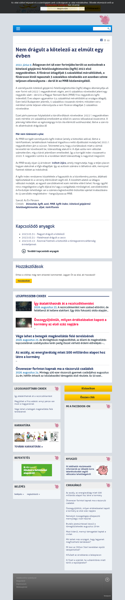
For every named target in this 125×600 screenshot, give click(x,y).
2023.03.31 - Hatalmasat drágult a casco (44, 237)
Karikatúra (22, 425)
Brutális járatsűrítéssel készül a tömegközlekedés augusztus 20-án (82, 525)
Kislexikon (88, 388)
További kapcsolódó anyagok (43, 251)
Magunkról (20, 581)
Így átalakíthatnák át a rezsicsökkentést (33, 396)
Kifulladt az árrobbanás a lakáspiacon (83, 555)
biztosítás (31, 203)
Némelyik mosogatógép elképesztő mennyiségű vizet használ (83, 517)
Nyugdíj (71, 459)
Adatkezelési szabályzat (26, 578)
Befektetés (22, 457)
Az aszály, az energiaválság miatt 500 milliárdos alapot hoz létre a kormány (84, 494)
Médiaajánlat (21, 587)
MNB (52, 203)
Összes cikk (87, 397)
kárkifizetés (52, 207)
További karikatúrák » (28, 446)
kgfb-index (62, 203)
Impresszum (21, 584)
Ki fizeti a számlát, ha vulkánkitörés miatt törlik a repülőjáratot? (85, 561)
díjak (41, 207)
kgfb (40, 203)
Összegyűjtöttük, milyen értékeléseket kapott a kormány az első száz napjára (88, 509)
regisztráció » (33, 494)
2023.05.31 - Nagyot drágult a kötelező (43, 234)
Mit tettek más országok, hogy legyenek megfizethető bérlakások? (85, 540)
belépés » (19, 494)
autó (46, 203)
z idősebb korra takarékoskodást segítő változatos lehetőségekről (80, 471)
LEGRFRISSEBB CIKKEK (31, 296)
